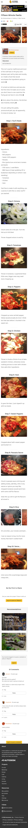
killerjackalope (7, 18)
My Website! (7, 63)
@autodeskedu (8, 811)
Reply (14, 693)
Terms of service (19, 817)
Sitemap (4, 798)
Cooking (14, 18)
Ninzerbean (9, 723)
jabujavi (8, 674)
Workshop (4, 770)
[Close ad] (26, 6)
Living (3, 779)
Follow (12, 52)
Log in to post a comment (14, 742)
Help (3, 796)
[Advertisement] (14, 8)
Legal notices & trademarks (10, 825)
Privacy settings (18, 820)
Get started (5, 793)
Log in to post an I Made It (14, 600)
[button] (2, 2)
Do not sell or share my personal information (15, 822)
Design (4, 772)
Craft (3, 774)
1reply (4, 696)
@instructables (8, 808)
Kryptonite (8, 702)
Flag (5, 690)
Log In (14, 663)
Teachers (4, 783)
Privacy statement (8, 820)
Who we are (5, 800)
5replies (5, 717)
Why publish (5, 791)
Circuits (4, 767)
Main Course (21, 18)
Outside (4, 781)
